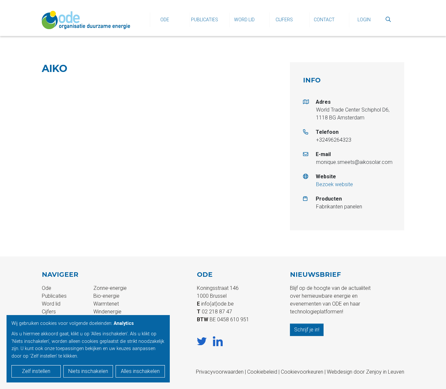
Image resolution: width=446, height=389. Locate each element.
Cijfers (284, 19)
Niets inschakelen (88, 371)
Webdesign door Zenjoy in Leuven (365, 372)
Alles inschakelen (140, 371)
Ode (164, 19)
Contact (324, 19)
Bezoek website (334, 184)
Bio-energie (106, 296)
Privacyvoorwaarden (220, 372)
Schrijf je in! (306, 330)
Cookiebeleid (262, 372)
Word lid (244, 19)
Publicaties (204, 19)
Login (364, 19)
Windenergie (107, 312)
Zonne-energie (110, 288)
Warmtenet (106, 304)
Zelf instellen (36, 371)
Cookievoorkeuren (302, 372)
